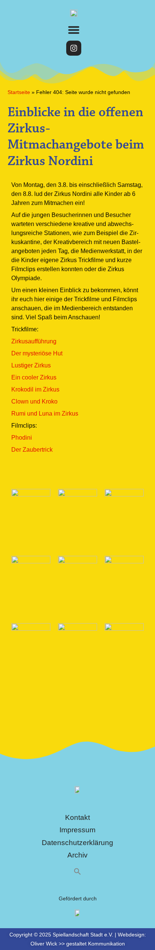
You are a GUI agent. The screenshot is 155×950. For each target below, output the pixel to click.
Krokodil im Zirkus (35, 389)
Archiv (77, 855)
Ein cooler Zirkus (33, 377)
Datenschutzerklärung (77, 843)
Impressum (77, 830)
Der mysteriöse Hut (36, 353)
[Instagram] (73, 48)
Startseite (19, 92)
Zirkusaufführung (33, 341)
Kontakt (77, 817)
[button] (74, 30)
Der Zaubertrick (32, 449)
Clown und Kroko (34, 401)
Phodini (21, 437)
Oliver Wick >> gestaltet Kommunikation (77, 944)
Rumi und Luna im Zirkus (44, 413)
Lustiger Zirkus (31, 365)
